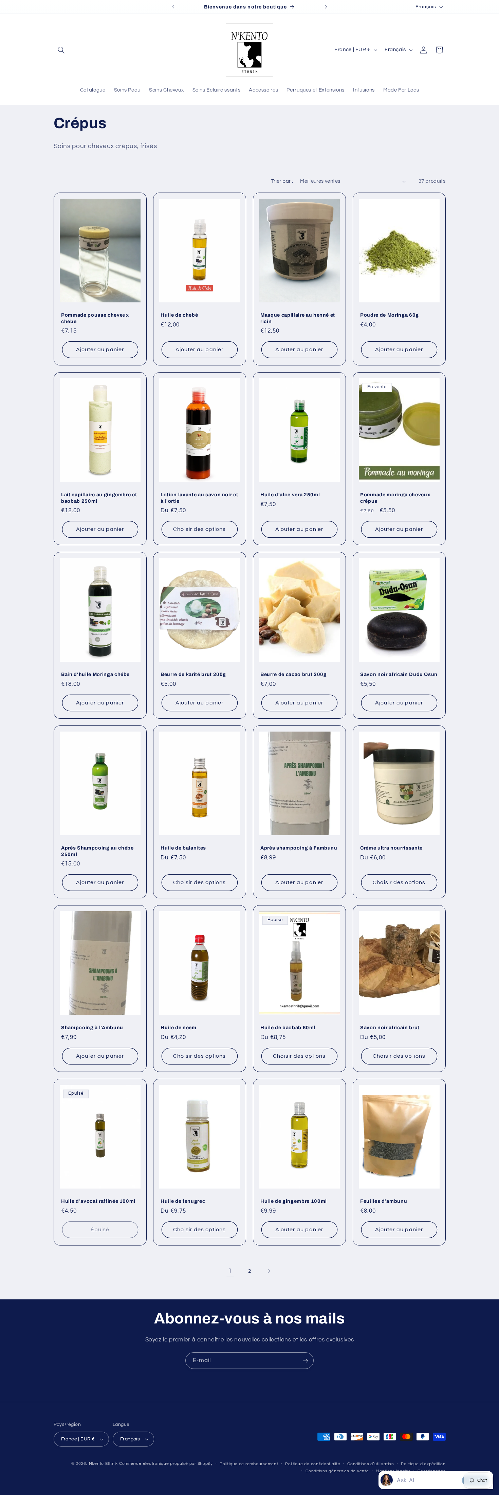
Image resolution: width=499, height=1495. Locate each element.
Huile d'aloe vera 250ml (290, 494)
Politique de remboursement (249, 1464)
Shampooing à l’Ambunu (92, 1028)
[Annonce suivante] (325, 7)
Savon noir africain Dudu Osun (399, 674)
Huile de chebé (179, 315)
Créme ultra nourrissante (391, 848)
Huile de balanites (183, 848)
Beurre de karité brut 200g (193, 674)
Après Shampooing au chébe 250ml (97, 851)
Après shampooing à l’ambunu (298, 848)
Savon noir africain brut (390, 1028)
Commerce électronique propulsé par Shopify (166, 1464)
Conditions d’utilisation (370, 1464)
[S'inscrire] (305, 1360)
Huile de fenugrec (183, 1201)
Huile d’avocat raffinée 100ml (98, 1201)
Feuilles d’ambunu (383, 1201)
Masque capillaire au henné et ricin (297, 318)
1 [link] (230, 1271)
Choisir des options (199, 529)
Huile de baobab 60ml (287, 1028)
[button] (61, 50)
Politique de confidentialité (312, 1464)
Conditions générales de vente (337, 1471)
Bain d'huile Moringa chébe (95, 674)
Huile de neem (179, 1028)
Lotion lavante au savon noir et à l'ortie (199, 497)
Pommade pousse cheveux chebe (95, 318)
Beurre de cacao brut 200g (293, 674)
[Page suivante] (269, 1271)
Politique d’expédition (423, 1464)
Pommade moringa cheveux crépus (395, 497)
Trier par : (282, 181)
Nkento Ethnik (104, 1464)
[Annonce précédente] (173, 7)
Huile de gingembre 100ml (293, 1201)
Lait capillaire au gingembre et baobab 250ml (99, 497)
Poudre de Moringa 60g (389, 315)
